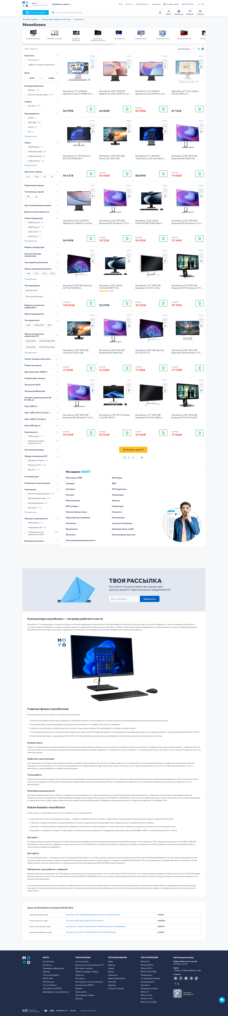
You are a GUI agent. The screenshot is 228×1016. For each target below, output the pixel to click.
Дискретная (31, 290)
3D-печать (71, 534)
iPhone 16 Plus (147, 965)
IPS (28, 197)
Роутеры (70, 495)
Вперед (205, 35)
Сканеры (70, 483)
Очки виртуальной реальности (80, 540)
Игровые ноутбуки (149, 988)
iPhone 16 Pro (147, 968)
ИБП (114, 483)
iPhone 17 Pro (147, 998)
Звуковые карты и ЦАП (123, 529)
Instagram (186, 978)
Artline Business (35, 151)
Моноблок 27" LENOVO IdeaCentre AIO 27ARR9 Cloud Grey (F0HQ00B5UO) (96, 926)
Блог (121, 4)
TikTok (196, 978)
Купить (91, 109)
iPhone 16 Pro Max (149, 971)
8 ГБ (36, 274)
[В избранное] (92, 61)
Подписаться (149, 599)
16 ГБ (44, 274)
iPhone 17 (145, 992)
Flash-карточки (73, 500)
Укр (198, 4)
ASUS (30, 127)
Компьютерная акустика (123, 534)
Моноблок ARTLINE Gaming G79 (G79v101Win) (84, 921)
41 (142, 457)
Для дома (32, 507)
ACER (30, 118)
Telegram (191, 978)
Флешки (116, 500)
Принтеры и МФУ (74, 478)
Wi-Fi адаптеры (119, 489)
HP (29, 132)
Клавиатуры (118, 506)
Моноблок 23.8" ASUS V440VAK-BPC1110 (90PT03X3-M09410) (91, 932)
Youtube (175, 978)
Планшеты (71, 523)
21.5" (28, 177)
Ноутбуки (70, 489)
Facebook (181, 978)
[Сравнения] (92, 66)
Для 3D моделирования (39, 493)
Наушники (117, 512)
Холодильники (147, 982)
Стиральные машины (150, 978)
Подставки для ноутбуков (78, 517)
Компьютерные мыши (76, 512)
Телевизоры (118, 495)
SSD (49, 325)
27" (52, 177)
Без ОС (31, 469)
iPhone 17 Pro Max (149, 1002)
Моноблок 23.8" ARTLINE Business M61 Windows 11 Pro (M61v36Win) (93, 915)
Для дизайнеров (35, 503)
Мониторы (117, 478)
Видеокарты (72, 529)
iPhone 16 (145, 961)
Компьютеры (118, 517)
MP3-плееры (72, 506)
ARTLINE (32, 122)
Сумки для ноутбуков (122, 523)
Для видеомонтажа (37, 498)
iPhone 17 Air (146, 995)
